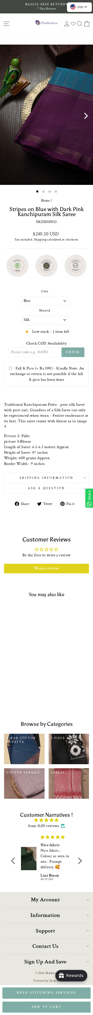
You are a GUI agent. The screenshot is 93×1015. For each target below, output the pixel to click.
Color (44, 291)
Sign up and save (45, 961)
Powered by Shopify (46, 981)
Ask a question (46, 488)
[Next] (85, 116)
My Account (45, 899)
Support (45, 930)
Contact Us (45, 946)
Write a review (46, 568)
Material (44, 310)
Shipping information (46, 478)
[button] (14, 860)
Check (73, 352)
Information (45, 915)
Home (45, 200)
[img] (46, 820)
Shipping (40, 239)
